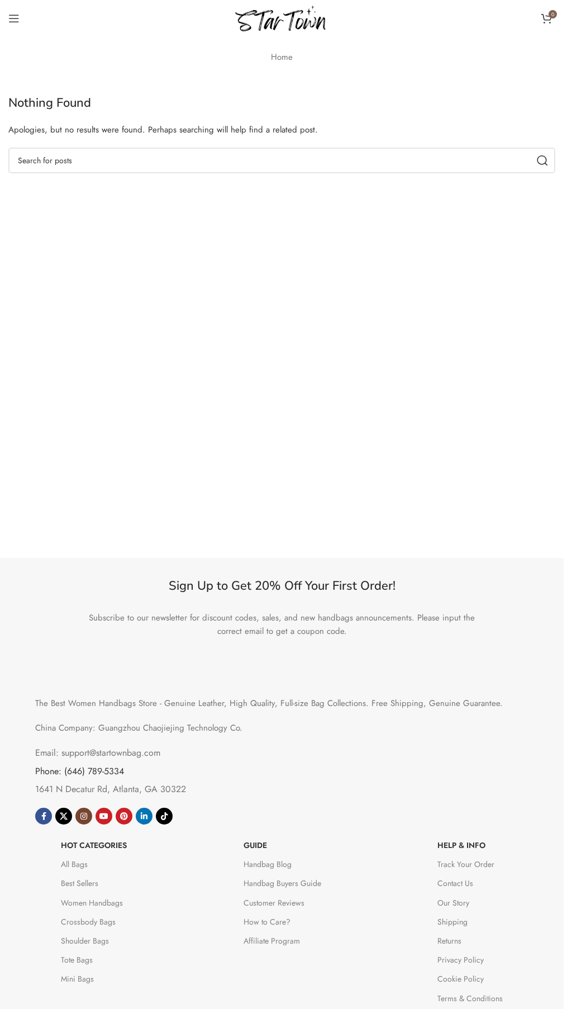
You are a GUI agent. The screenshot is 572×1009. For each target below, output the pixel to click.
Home (282, 57)
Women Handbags (92, 902)
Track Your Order (465, 864)
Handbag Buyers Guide (282, 883)
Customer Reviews (274, 902)
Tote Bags (77, 959)
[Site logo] (282, 17)
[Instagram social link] (83, 816)
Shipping (452, 921)
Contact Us (455, 883)
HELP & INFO (461, 845)
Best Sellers (79, 883)
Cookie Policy (460, 978)
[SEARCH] (542, 160)
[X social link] (63, 816)
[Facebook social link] (43, 816)
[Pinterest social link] (124, 816)
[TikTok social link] (164, 816)
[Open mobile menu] (14, 18)
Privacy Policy (460, 959)
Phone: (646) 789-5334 (79, 771)
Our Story (453, 902)
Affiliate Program (272, 940)
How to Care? (267, 921)
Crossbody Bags (88, 921)
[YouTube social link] (104, 816)
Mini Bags (77, 978)
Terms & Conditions (470, 998)
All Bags (74, 864)
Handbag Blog (268, 864)
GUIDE (255, 845)
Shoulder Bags (85, 940)
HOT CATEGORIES (94, 845)
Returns (449, 940)
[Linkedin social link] (144, 816)
